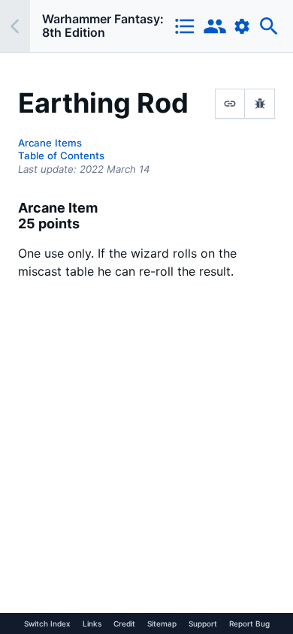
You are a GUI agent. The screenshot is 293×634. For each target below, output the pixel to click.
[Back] (15, 26)
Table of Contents (61, 155)
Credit (124, 623)
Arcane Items (50, 143)
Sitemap (162, 623)
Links (92, 623)
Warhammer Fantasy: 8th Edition (103, 25)
